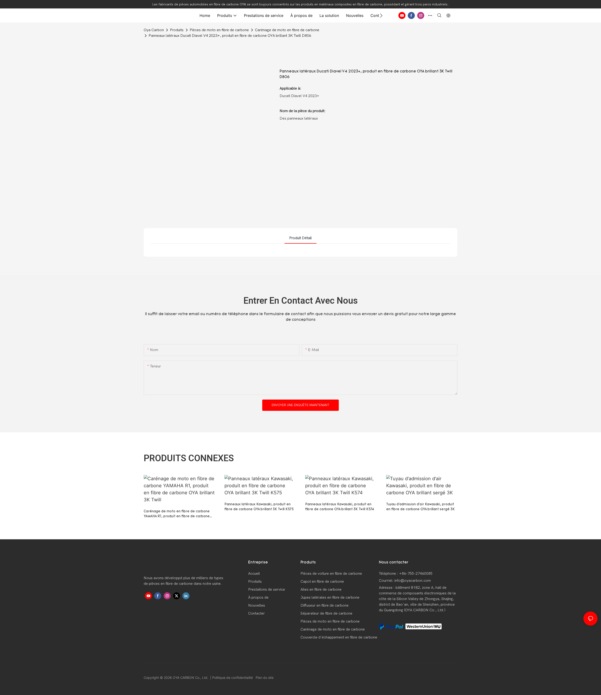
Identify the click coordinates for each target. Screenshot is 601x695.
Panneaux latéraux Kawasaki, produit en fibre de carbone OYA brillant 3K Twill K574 (339, 507)
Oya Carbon (154, 30)
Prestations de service (266, 589)
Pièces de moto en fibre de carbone (219, 30)
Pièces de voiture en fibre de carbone (331, 573)
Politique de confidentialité (233, 678)
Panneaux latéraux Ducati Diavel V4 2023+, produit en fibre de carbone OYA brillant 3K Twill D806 (230, 36)
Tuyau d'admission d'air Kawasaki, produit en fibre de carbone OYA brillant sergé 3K (420, 507)
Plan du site (264, 678)
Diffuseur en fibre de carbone (324, 605)
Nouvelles (256, 605)
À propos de (258, 597)
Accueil (254, 573)
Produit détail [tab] (300, 238)
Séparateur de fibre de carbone (326, 613)
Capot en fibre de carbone (322, 581)
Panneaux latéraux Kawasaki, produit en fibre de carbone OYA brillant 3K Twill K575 (259, 507)
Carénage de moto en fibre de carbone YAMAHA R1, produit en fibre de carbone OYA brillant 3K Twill (177, 514)
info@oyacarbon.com (412, 580)
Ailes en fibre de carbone (321, 589)
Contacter (256, 613)
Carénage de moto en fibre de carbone (287, 30)
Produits (177, 30)
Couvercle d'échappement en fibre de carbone (338, 637)
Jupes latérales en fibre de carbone (329, 597)
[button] (381, 15)
